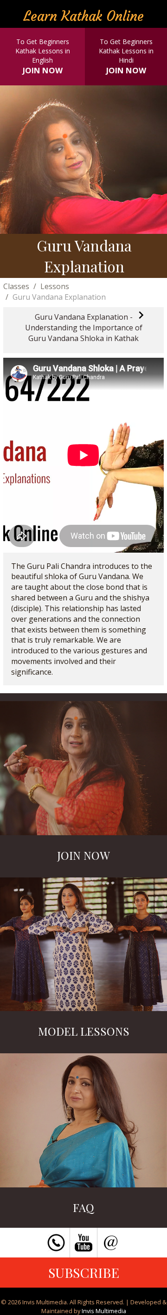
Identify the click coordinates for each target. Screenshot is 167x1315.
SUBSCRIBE (83, 1272)
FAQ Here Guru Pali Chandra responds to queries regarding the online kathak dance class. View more (84, 1132)
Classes (16, 286)
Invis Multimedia (104, 1311)
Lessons (54, 286)
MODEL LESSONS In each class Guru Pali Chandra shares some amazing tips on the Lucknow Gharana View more (83, 957)
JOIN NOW (43, 70)
